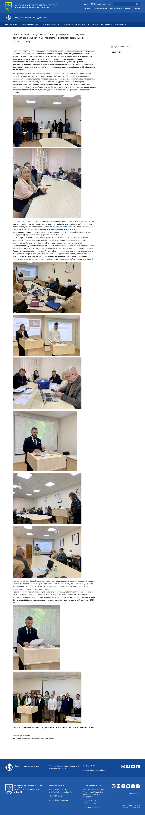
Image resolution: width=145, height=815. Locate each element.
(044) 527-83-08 (89, 803)
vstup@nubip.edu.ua (91, 807)
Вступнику (105, 24)
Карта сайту (134, 793)
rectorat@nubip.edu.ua (58, 800)
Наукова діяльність (51, 24)
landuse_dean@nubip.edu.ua (94, 770)
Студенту (92, 24)
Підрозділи (119, 24)
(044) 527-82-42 (55, 796)
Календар (87, 8)
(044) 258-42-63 (89, 801)
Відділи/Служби (116, 8)
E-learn (127, 8)
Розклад (137, 8)
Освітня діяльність (30, 24)
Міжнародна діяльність (73, 24)
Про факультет (11, 24)
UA (85, 4)
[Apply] (137, 4)
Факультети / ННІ (100, 8)
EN (88, 4)
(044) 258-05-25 (89, 766)
